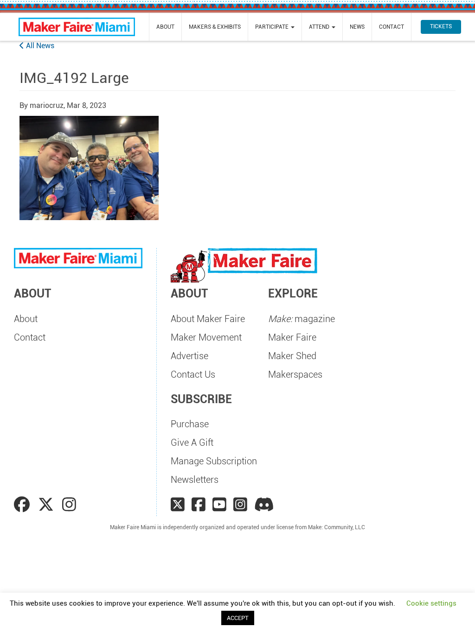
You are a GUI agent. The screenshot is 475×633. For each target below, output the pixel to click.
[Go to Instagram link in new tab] (69, 504)
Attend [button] (320, 27)
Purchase (190, 424)
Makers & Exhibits (215, 27)
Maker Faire (292, 337)
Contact (391, 27)
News (357, 27)
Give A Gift (192, 442)
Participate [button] (272, 27)
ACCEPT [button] (238, 617)
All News (39, 45)
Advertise (189, 355)
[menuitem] (165, 27)
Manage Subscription (214, 461)
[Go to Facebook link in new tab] (23, 504)
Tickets (441, 26)
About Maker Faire (208, 318)
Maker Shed (292, 355)
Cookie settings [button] (431, 603)
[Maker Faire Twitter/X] (178, 504)
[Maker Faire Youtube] (219, 504)
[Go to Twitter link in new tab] (48, 504)
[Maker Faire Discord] (264, 504)
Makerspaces (295, 374)
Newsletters (194, 479)
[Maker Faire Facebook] (198, 504)
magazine (301, 318)
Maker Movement (206, 337)
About (165, 27)
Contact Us (193, 374)
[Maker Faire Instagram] (240, 504)
